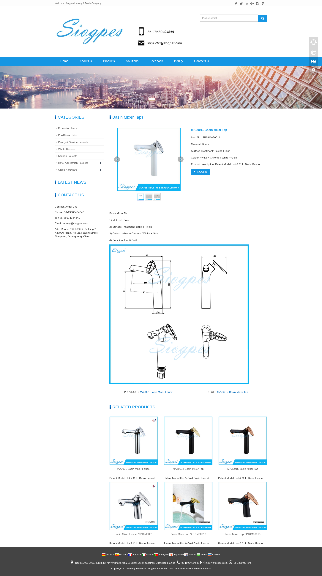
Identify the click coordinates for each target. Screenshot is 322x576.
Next (181, 159)
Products (109, 61)
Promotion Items (68, 128)
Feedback (156, 61)
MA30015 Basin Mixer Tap (242, 468)
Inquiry (178, 61)
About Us (86, 61)
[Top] (313, 71)
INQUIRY (201, 171)
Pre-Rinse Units (67, 135)
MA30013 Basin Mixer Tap (232, 391)
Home (64, 61)
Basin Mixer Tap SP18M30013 (188, 534)
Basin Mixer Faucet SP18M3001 (134, 534)
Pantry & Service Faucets (73, 142)
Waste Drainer (66, 148)
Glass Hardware (67, 169)
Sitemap (207, 568)
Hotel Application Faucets (73, 162)
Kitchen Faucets (67, 155)
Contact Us (201, 61)
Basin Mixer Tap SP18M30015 (243, 534)
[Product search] (262, 18)
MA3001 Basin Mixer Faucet (156, 391)
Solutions (132, 61)
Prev (117, 159)
